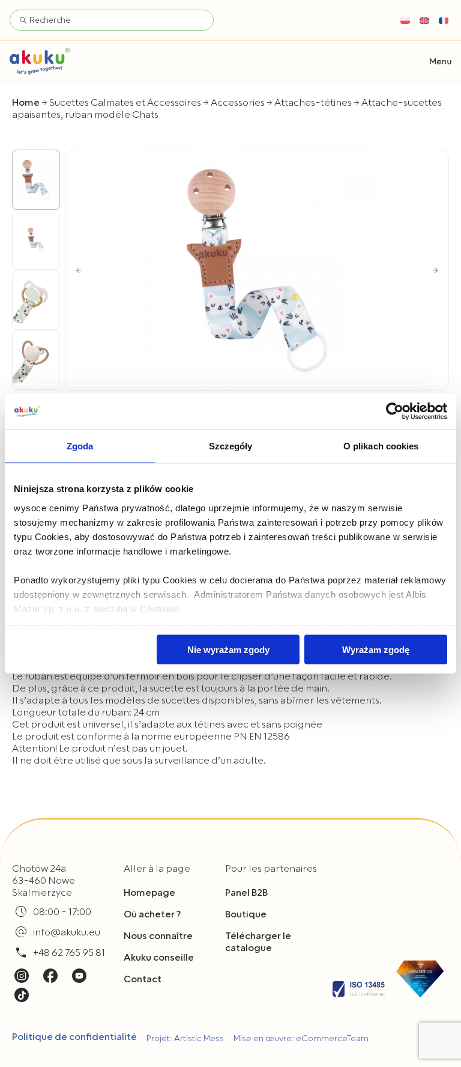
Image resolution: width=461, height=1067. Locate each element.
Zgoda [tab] (80, 446)
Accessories (238, 102)
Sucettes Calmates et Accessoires (125, 102)
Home (26, 102)
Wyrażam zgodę (375, 650)
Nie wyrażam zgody (228, 650)
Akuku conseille (159, 957)
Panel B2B (246, 892)
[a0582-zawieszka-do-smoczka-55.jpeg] (257, 270)
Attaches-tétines (313, 102)
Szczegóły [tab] (231, 446)
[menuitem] (405, 20)
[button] (440, 61)
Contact (142, 979)
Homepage (149, 892)
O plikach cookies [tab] (381, 446)
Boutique (246, 914)
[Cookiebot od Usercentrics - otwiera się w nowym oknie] (394, 412)
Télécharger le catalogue (258, 942)
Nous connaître (158, 936)
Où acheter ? (152, 914)
